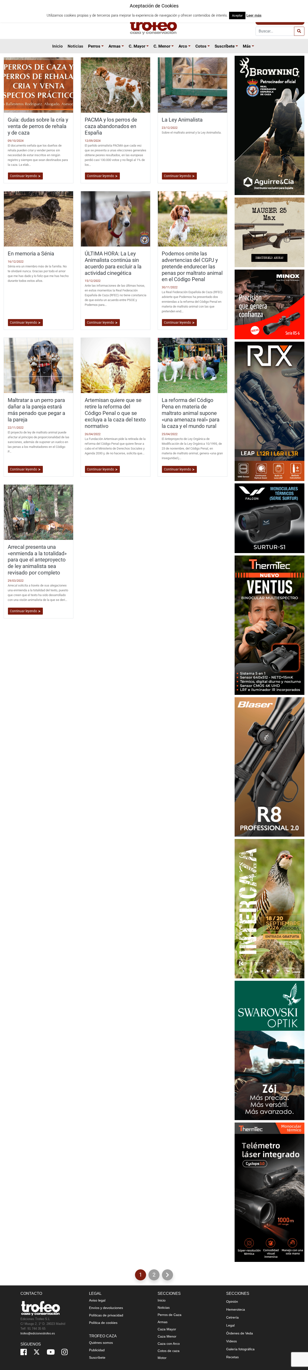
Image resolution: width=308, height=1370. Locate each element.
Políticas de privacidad (106, 1315)
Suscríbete (225, 46)
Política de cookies (103, 1323)
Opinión (232, 1301)
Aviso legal (97, 1300)
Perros (94, 46)
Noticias (75, 46)
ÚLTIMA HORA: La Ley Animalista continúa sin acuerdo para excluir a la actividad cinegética (113, 263)
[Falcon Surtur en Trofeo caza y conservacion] (269, 518)
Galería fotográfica (240, 1349)
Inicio (57, 46)
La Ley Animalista (182, 120)
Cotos (200, 46)
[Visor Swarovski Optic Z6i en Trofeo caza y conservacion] (269, 1050)
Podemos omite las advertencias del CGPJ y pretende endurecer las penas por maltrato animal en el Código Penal (192, 266)
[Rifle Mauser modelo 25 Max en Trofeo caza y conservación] (269, 232)
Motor (162, 1358)
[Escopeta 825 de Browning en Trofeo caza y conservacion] (269, 125)
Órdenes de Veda (239, 1333)
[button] (103, 46)
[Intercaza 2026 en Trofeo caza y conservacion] (269, 908)
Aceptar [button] (237, 15)
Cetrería (232, 1317)
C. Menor (162, 46)
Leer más (254, 15)
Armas (115, 46)
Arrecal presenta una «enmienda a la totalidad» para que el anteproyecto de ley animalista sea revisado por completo (37, 560)
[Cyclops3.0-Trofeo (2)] (269, 1192)
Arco (183, 46)
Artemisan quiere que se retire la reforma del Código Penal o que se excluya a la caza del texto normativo (115, 413)
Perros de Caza (169, 1315)
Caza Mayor (167, 1329)
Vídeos (231, 1341)
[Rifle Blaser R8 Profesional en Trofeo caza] (269, 766)
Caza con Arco (169, 1343)
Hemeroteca (235, 1309)
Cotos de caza (169, 1351)
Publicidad (97, 1350)
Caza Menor (167, 1336)
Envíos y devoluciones (106, 1308)
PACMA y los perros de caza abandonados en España (111, 126)
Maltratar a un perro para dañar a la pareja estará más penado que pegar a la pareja (36, 410)
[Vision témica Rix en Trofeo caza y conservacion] (269, 411)
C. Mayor (137, 46)
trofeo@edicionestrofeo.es (37, 1333)
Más (247, 46)
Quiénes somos (101, 1343)
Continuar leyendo (24, 176)
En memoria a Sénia (31, 253)
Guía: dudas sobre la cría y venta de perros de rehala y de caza (38, 126)
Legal (230, 1325)
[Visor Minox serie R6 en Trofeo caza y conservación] (269, 304)
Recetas (232, 1357)
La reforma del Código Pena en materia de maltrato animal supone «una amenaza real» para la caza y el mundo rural (190, 413)
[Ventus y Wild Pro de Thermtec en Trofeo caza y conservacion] (269, 625)
